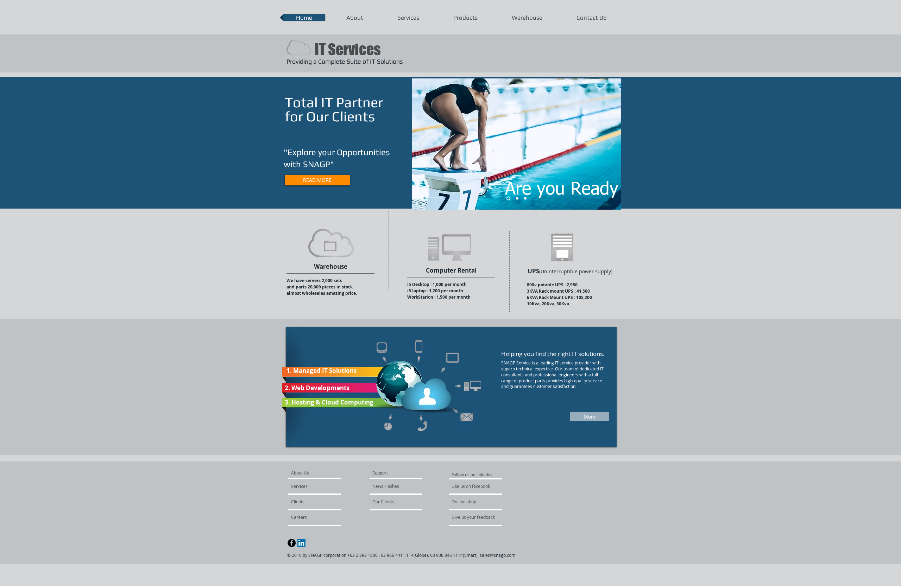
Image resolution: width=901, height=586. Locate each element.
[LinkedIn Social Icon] (301, 543)
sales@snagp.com (497, 555)
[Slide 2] (516, 198)
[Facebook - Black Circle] (292, 543)
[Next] (611, 144)
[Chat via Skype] (320, 543)
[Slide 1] (507, 198)
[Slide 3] (525, 198)
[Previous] (422, 144)
